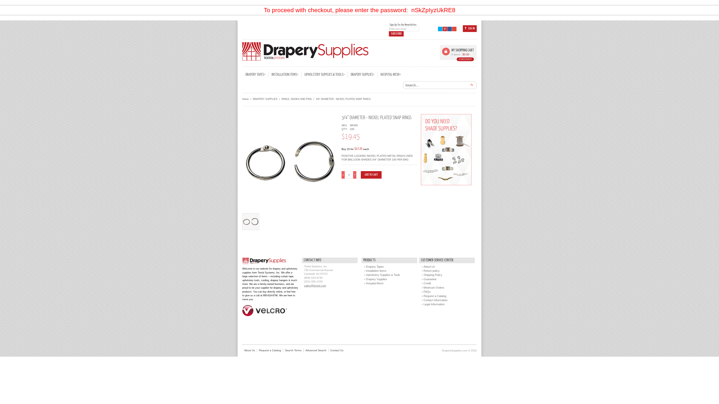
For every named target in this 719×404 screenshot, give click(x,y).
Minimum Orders (434, 287)
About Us (429, 266)
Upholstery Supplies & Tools (383, 274)
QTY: (345, 129)
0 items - (460, 54)
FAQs (427, 291)
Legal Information (434, 304)
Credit (427, 283)
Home (245, 99)
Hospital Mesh (374, 283)
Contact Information (436, 300)
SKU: (345, 125)
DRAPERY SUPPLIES (265, 99)
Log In (471, 28)
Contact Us (336, 350)
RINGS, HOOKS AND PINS (297, 99)
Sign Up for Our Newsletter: (403, 24)
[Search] (471, 84)
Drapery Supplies (376, 279)
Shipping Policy (433, 274)
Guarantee (430, 279)
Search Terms (293, 350)
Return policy (432, 270)
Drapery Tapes (375, 266)
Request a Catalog (435, 296)
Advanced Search (315, 350)
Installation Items (376, 270)
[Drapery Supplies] (305, 51)
